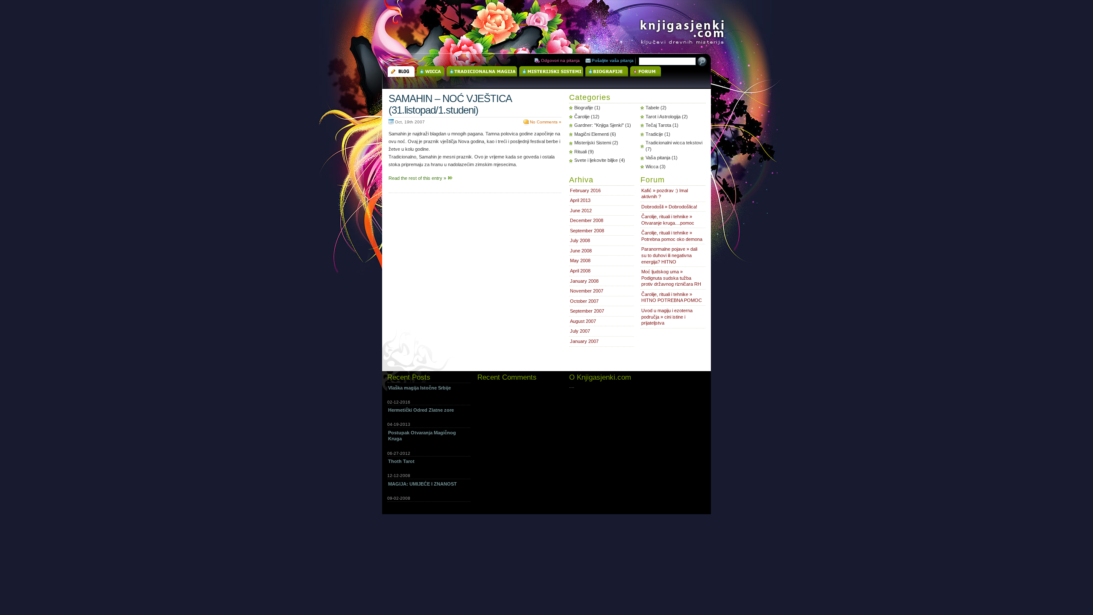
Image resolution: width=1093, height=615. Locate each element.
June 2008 (581, 250)
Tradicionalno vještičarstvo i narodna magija (482, 71)
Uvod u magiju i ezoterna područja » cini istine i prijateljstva (667, 316)
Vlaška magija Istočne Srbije (419, 387)
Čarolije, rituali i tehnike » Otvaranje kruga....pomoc (667, 220)
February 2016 (585, 190)
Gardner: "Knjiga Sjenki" (599, 125)
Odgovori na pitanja (560, 60)
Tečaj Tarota (658, 125)
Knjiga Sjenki (662, 27)
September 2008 (587, 230)
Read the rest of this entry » (417, 178)
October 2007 (584, 301)
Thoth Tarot (401, 461)
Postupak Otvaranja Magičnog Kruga (422, 436)
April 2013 (580, 200)
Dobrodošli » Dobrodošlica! (669, 206)
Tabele (652, 107)
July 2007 (580, 331)
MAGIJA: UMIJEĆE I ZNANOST (422, 483)
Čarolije (582, 116)
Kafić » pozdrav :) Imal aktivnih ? (664, 193)
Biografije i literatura (606, 71)
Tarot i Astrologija (663, 116)
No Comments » (545, 122)
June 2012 (581, 210)
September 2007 (587, 310)
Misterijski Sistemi (592, 142)
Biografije (583, 107)
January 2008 (584, 281)
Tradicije (654, 134)
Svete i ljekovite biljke (596, 160)
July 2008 (580, 240)
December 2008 (586, 220)
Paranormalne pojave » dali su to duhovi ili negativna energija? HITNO (669, 255)
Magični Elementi (591, 134)
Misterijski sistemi (551, 71)
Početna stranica (401, 71)
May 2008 (580, 260)
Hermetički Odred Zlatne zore (421, 410)
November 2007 (586, 290)
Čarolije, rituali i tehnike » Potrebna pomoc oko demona (671, 236)
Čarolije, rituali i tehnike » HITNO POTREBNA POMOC (671, 297)
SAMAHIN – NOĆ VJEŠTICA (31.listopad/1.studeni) (450, 104)
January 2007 (584, 341)
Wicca (430, 71)
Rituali (580, 151)
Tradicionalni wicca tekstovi (674, 142)
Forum (645, 71)
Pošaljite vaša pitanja (613, 60)
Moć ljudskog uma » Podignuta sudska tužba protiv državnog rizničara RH (671, 278)
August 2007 (583, 321)
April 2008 (580, 270)
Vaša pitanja (658, 157)
